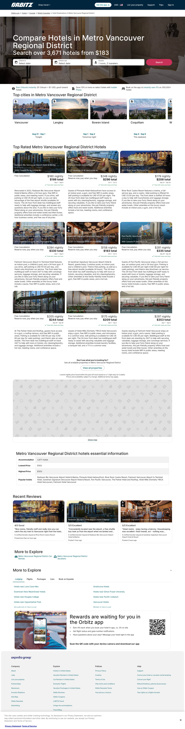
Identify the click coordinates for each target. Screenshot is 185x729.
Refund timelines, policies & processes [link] (151, 684)
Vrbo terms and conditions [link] (105, 684)
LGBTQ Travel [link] (58, 701)
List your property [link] (18, 679)
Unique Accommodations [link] (62, 705)
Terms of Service (29, 726)
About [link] (13, 671)
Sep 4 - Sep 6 (140, 134)
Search (159, 62)
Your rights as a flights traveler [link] (148, 692)
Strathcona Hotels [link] (101, 586)
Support (151, 5)
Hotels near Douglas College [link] (26, 597)
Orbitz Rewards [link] (17, 701)
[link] (33, 557)
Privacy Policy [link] (100, 671)
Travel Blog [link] (57, 710)
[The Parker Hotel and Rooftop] (39, 323)
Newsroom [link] (15, 688)
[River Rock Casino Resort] (146, 185)
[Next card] (172, 112)
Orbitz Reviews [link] (59, 692)
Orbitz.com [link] (15, 13)
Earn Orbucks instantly (26, 87)
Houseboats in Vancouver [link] (25, 607)
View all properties (92, 368)
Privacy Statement (13, 726)
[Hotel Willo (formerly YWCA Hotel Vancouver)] (92, 323)
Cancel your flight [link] (144, 679)
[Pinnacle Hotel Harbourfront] (92, 185)
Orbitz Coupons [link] (59, 697)
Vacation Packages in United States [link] (66, 688)
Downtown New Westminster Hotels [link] (29, 591)
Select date (24, 63)
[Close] (181, 720)
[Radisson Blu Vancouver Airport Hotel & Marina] (39, 185)
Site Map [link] (14, 697)
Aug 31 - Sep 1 (38, 134)
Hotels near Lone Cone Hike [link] (26, 586)
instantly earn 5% (151, 87)
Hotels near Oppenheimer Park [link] (27, 602)
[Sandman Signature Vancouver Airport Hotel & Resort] (92, 255)
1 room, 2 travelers (108, 63)
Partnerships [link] (16, 684)
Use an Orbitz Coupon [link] (145, 688)
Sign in (171, 5)
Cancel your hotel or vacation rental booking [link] (154, 675)
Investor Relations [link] (18, 692)
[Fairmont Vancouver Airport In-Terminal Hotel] (39, 255)
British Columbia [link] (44, 13)
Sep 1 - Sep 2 (89, 134)
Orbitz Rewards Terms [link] (103, 688)
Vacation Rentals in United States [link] (65, 675)
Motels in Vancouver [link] (102, 607)
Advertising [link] (15, 705)
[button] (92, 570)
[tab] (19, 579)
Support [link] (140, 671)
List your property (135, 5)
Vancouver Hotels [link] (101, 602)
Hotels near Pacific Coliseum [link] (105, 597)
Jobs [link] (13, 675)
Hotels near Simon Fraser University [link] (109, 591)
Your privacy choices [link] (103, 692)
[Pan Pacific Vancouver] (146, 255)
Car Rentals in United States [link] (63, 679)
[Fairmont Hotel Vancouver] (146, 323)
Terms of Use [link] (100, 679)
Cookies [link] (98, 675)
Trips (161, 5)
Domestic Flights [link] (59, 684)
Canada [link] (32, 13)
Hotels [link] (24, 13)
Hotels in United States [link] (62, 671)
